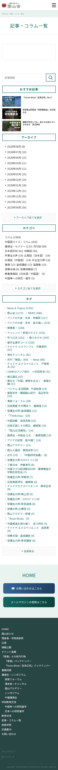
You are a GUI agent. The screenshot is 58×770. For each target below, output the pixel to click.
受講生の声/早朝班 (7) (20, 477)
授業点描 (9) (12, 269)
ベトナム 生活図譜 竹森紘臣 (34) (27, 388)
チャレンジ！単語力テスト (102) (26, 332)
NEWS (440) (35, 313)
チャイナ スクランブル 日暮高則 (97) (27, 348)
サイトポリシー (9, 751)
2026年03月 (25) (16, 174)
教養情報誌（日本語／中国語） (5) (25, 273)
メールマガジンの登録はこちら (29, 602)
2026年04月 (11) (16, 169)
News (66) (39, 359)
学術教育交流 (9, 702)
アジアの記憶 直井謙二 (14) (24, 440)
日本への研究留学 (14, 711)
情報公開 (6, 647)
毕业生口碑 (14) (41, 260)
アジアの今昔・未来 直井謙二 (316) (28, 322)
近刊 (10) (12, 455)
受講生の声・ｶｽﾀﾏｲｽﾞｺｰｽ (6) (23, 499)
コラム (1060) (13, 237)
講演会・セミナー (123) (18, 246)
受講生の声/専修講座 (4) (21, 540)
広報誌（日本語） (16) (37, 255)
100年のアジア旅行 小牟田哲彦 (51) (28, 371)
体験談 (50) (30, 250)
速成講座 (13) (24, 264)
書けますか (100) (39, 337)
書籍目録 (6, 670)
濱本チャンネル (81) (19, 354)
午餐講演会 (11, 697)
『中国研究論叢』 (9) (35, 455)
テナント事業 (9, 651)
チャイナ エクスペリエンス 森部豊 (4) (28, 529)
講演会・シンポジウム (14, 674)
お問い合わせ (9, 734)
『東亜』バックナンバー (18, 661)
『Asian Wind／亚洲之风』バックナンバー (28, 665)
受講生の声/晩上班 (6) (20, 494)
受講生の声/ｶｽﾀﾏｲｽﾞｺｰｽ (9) (22, 459)
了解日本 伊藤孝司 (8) (20, 464)
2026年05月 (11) (16, 163)
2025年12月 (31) (16, 191)
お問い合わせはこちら (29, 588)
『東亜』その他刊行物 (14, 656)
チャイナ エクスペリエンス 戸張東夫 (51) (28, 365)
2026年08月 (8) (16, 146)
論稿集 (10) (39, 264)
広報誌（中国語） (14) (18, 260)
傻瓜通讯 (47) (15, 376)
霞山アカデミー (13, 688)
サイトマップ (8, 756)
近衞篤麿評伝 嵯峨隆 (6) (22, 481)
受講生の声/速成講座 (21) (22, 410)
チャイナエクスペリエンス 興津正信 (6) (29, 487)
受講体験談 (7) (28, 269)
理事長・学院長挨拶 (12, 638)
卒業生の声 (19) (14, 255)
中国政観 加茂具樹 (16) (21, 420)
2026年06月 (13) (16, 157)
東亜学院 (6, 724)
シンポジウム (12, 692)
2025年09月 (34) (16, 207)
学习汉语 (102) (15, 337)
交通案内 (6, 729)
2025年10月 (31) (16, 202)
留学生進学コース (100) (21, 342)
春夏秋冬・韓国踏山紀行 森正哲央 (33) (27, 394)
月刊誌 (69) (40, 246)
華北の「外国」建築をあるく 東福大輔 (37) (29, 382)
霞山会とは (8, 633)
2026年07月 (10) (16, 152)
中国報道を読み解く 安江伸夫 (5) (27, 523)
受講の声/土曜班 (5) (18, 508)
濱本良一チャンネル (16, 683)
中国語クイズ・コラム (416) (21, 241)
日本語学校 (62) (14, 250)
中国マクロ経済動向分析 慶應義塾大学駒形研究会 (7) (29, 470)
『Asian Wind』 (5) (18, 518)
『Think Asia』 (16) (18, 415)
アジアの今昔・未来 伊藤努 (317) (27, 317)
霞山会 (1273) (15, 313)
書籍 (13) (10, 264)
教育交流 (6, 715)
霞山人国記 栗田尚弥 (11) (23, 450)
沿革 (4, 642)
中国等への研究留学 (16, 706)
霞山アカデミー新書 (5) (20, 513)
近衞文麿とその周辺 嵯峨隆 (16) (26, 425)
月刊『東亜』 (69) (17, 359)
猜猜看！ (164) (15, 327)
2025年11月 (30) (16, 196)
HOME (29, 575)
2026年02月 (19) (16, 180)
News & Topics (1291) (20, 308)
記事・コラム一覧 (11, 720)
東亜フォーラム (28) (19, 401)
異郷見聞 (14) (43, 435)
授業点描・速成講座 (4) (20, 535)
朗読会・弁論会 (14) (19, 435)
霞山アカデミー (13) (19, 445)
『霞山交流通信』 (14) (20, 430)
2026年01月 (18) (16, 185)
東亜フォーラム (13, 679)
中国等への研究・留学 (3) (20, 278)
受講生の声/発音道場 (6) (21, 503)
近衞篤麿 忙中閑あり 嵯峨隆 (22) (27, 405)
